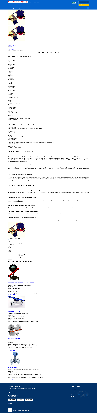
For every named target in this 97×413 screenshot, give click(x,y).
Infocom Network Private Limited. (27, 410)
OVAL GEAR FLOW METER (14, 338)
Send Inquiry (85, 4)
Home (10, 46)
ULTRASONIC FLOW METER (14, 311)
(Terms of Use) (30, 408)
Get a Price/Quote (11, 54)
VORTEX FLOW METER (13, 367)
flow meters (11, 49)
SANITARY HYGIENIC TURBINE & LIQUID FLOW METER (21, 283)
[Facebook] (9, 404)
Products (11, 47)
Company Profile (21, 8)
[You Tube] (11, 404)
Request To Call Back (12, 45)
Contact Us (38, 8)
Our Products (29, 8)
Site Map (73, 396)
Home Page (12, 8)
